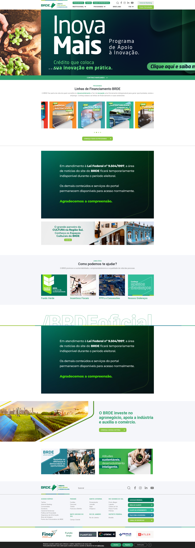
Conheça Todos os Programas (95, 139)
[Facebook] (121, 2)
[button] (50, 68)
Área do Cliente (135, 505)
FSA (130, 7)
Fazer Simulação (145, 7)
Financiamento (78, 3)
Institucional (78, 7)
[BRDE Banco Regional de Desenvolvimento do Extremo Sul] (54, 4)
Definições (140, 545)
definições (100, 546)
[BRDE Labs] (97, 233)
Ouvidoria (44, 509)
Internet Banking (146, 3)
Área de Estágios (47, 517)
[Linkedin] (128, 2)
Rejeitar (127, 545)
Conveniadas (45, 506)
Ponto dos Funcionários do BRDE (52, 519)
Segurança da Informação (50, 515)
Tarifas (88, 3)
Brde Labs (117, 7)
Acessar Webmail (136, 500)
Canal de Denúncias (47, 511)
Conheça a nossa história (110, 430)
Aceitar (116, 545)
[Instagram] (125, 2)
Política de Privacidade (48, 513)
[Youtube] (132, 2)
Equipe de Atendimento (101, 3)
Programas (98, 7)
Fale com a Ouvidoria (137, 515)
